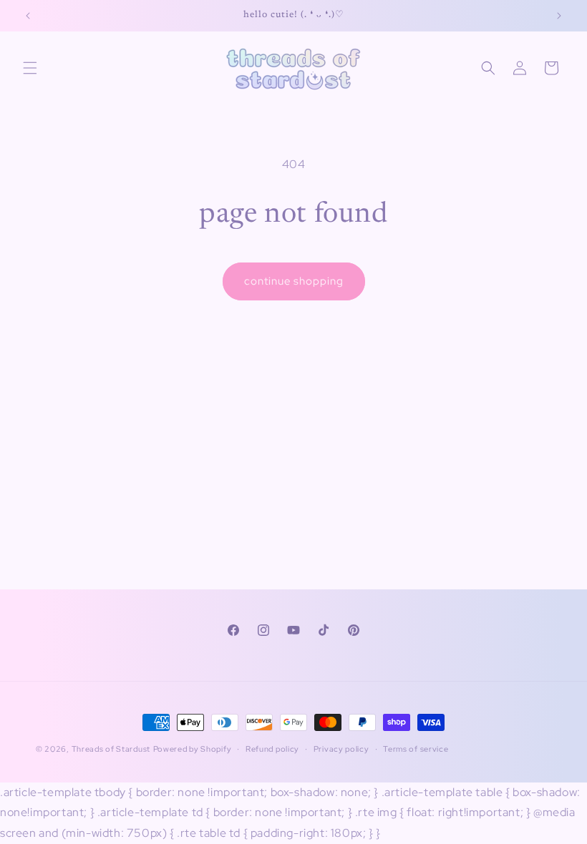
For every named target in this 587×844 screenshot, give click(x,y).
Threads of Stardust (111, 749)
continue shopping (294, 281)
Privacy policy (341, 749)
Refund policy (272, 749)
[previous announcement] (28, 15)
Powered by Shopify (192, 749)
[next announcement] (559, 15)
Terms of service (415, 749)
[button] (30, 68)
